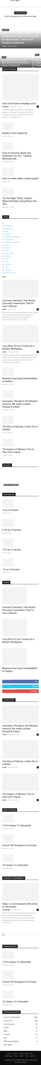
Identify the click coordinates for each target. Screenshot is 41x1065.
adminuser (5, 106)
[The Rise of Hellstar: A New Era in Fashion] (20, 420)
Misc (6, 261)
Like (36, 681)
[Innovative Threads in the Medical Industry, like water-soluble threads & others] (20, 394)
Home (15, 1053)
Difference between (12, 242)
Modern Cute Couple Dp (14, 133)
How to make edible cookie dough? (20, 178)
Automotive (9, 226)
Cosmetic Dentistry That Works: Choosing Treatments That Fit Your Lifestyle (19, 303)
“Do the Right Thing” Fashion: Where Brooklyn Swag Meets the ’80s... (19, 201)
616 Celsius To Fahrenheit (15, 487)
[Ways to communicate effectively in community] (20, 892)
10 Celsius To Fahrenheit (15, 865)
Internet (7, 256)
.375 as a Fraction (11, 549)
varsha (4, 309)
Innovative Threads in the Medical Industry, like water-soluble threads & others (20, 404)
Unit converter (10, 272)
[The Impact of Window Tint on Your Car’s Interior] (20, 442)
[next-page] (4, 214)
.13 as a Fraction (11, 569)
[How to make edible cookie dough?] (20, 172)
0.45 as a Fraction (11, 529)
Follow (34, 686)
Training (8, 270)
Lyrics (7, 259)
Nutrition (8, 264)
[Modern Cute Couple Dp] (20, 126)
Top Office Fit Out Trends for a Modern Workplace (18, 347)
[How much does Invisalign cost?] (20, 87)
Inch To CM (9, 253)
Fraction (8, 248)
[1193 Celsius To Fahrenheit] (20, 819)
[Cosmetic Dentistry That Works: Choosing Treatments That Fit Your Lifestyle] (20, 289)
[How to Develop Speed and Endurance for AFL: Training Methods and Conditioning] (20, 146)
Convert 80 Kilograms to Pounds (19, 845)
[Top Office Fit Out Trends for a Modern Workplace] (20, 334)
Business (5, 30)
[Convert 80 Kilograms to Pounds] (20, 838)
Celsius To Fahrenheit (12, 237)
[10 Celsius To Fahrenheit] (20, 858)
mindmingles (6, 910)
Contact (9, 1053)
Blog (4, 57)
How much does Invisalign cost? (19, 103)
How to (7, 250)
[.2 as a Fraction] (20, 503)
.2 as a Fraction (10, 510)
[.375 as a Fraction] (20, 543)
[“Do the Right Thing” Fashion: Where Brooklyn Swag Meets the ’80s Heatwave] (20, 191)
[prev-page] (3, 214)
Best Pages (9, 229)
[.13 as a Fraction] (20, 563)
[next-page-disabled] (4, 929)
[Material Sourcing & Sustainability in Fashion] (20, 372)
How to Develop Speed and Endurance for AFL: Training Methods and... (16, 156)
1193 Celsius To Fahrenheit (16, 825)
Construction (9, 239)
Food (6, 245)
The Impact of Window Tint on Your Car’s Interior (18, 451)
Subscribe (34, 691)
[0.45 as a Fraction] (20, 523)
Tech (6, 267)
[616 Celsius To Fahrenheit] (20, 481)
